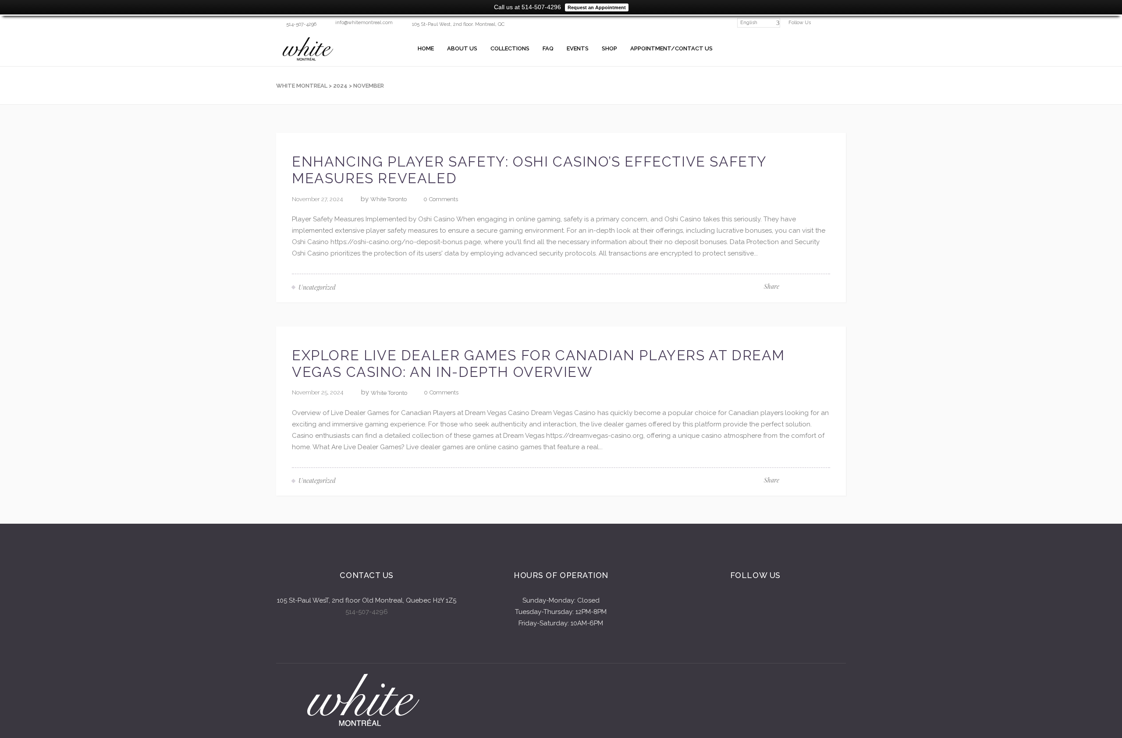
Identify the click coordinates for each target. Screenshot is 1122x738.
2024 (340, 85)
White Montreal (301, 85)
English (748, 22)
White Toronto (388, 199)
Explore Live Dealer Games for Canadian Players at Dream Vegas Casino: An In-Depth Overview (538, 363)
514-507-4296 (366, 612)
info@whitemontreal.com (364, 22)
